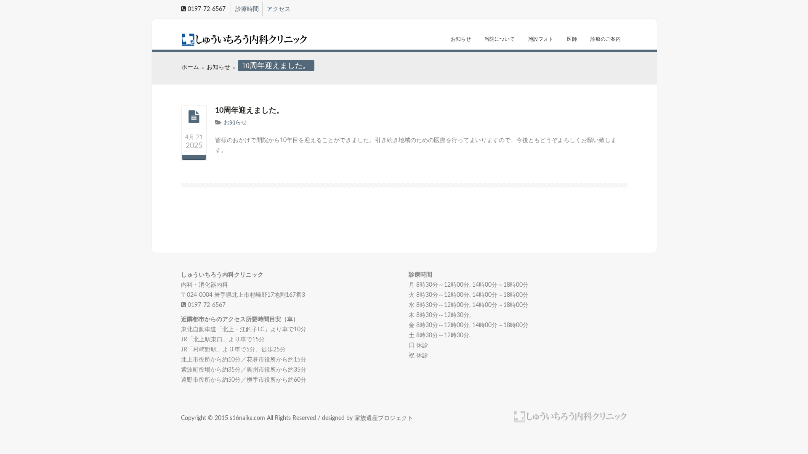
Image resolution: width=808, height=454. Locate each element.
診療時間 (247, 9)
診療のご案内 (605, 39)
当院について (499, 39)
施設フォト (540, 39)
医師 (572, 39)
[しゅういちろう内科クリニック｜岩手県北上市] (230, 40)
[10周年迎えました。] (194, 117)
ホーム (190, 67)
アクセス (278, 9)
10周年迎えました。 (249, 110)
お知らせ (461, 39)
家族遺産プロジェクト (383, 418)
